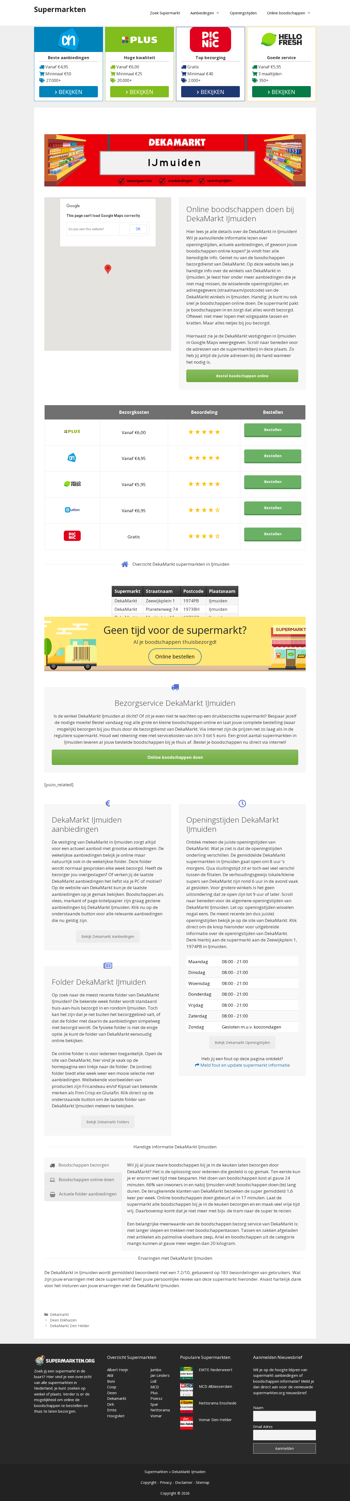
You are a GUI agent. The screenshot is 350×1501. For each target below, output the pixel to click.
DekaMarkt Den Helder (69, 1325)
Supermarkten (60, 9)
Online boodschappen (286, 12)
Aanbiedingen (202, 12)
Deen (112, 1392)
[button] (108, 269)
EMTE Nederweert (215, 1369)
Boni (111, 1381)
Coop (111, 1386)
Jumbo (155, 1369)
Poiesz (156, 1398)
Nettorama (160, 1409)
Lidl (153, 1381)
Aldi (110, 1375)
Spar (154, 1404)
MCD (154, 1386)
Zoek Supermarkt (165, 12)
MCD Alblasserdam (215, 1386)
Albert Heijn (117, 1369)
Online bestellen (175, 656)
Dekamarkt (59, 1314)
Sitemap (202, 1482)
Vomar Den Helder (215, 1419)
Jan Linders (160, 1375)
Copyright (149, 1482)
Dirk (110, 1404)
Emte (112, 1409)
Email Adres (263, 1426)
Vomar (156, 1415)
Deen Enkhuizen (63, 1320)
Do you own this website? (86, 229)
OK (138, 229)
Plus (154, 1392)
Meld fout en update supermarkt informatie (244, 1065)
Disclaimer (183, 1482)
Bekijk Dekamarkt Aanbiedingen (107, 936)
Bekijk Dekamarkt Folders (107, 1121)
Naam (258, 1407)
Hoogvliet (116, 1415)
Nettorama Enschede (217, 1402)
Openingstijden (243, 12)
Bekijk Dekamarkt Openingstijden (242, 1042)
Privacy (166, 1482)
